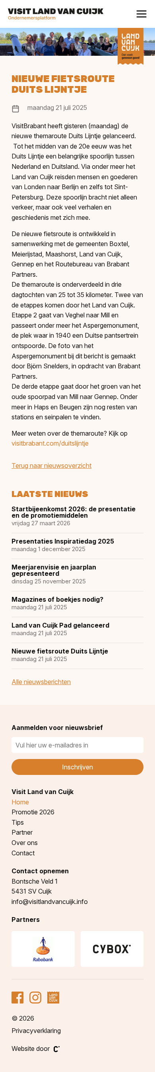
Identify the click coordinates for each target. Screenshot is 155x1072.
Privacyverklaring (36, 1031)
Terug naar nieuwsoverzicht (51, 465)
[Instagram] (35, 998)
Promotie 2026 (33, 812)
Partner (22, 832)
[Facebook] (17, 998)
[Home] (55, 14)
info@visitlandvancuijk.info (50, 902)
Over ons (25, 843)
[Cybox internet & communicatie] (112, 949)
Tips (18, 822)
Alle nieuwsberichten (41, 682)
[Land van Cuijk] (130, 46)
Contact (23, 853)
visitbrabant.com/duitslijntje (50, 443)
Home (20, 802)
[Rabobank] (43, 949)
